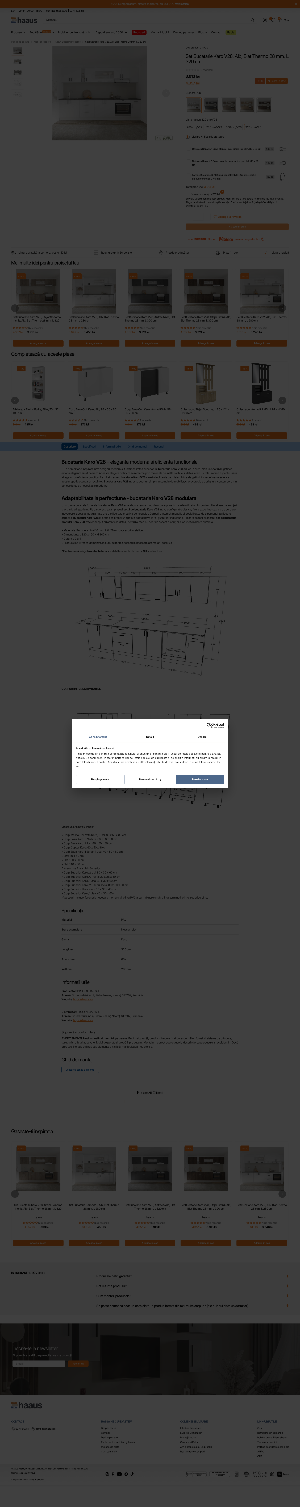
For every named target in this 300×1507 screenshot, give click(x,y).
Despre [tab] (202, 736)
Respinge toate (100, 779)
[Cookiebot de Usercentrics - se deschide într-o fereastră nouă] (209, 725)
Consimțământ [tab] (98, 736)
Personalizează (148, 779)
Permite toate (200, 779)
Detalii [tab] (150, 736)
